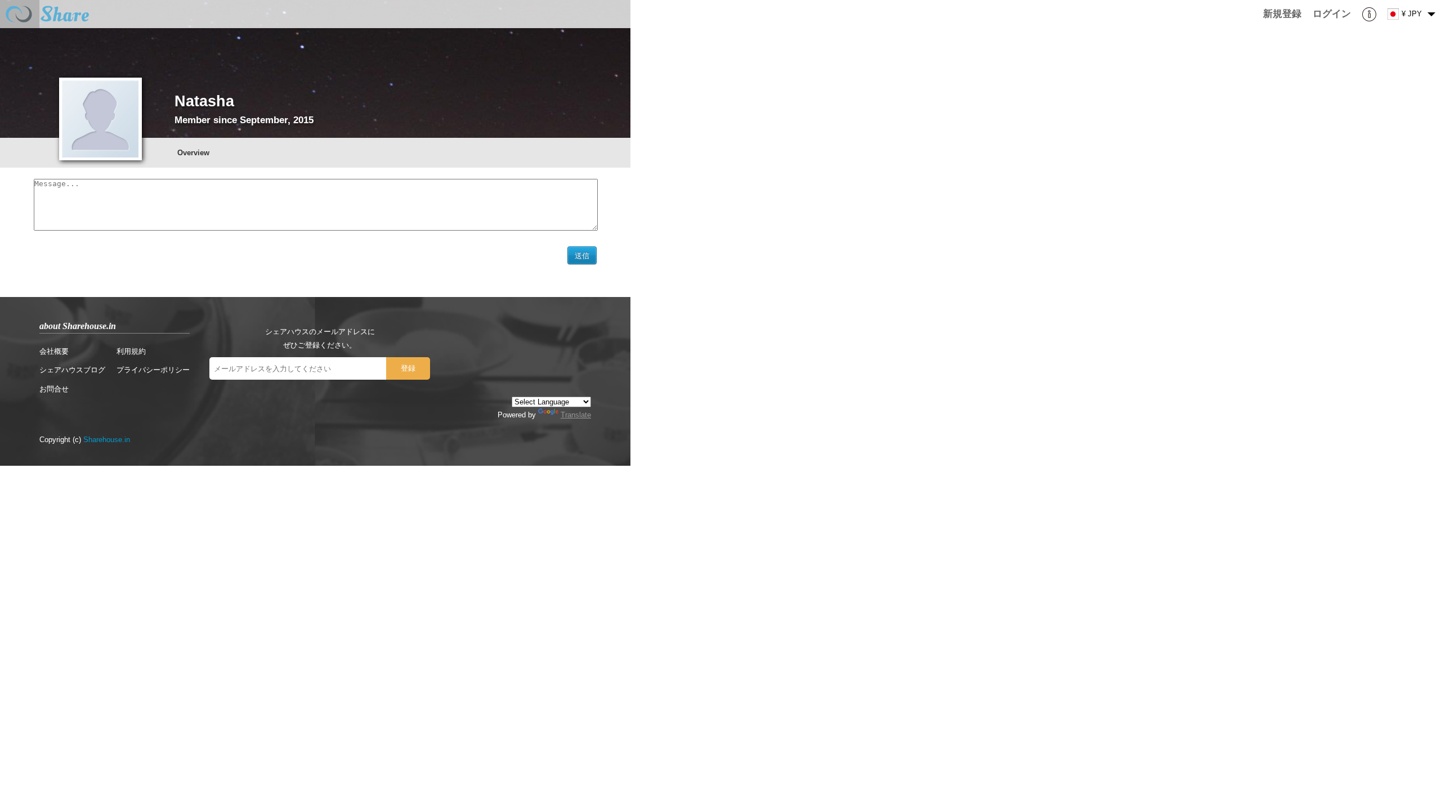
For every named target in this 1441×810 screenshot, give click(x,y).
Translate (576, 415)
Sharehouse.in (106, 439)
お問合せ (54, 389)
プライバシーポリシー (153, 370)
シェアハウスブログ (72, 370)
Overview (193, 152)
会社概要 (54, 351)
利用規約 (131, 351)
